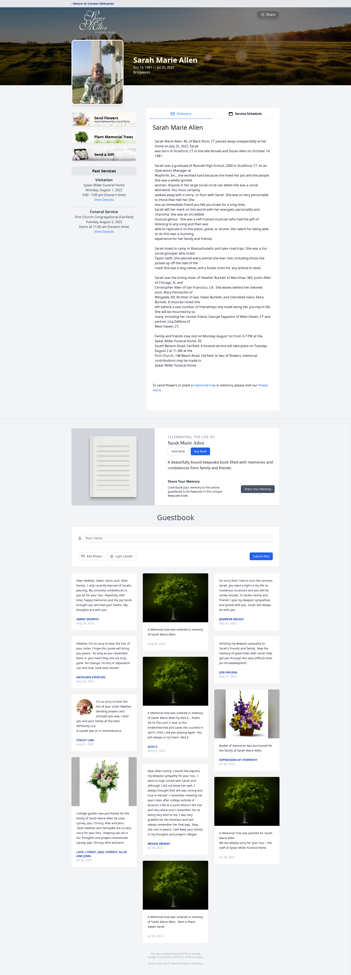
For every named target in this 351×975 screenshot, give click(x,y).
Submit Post (261, 556)
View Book (178, 451)
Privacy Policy (164, 957)
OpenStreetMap (180, 963)
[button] (104, 781)
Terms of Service (186, 957)
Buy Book (200, 451)
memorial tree (205, 385)
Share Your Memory (257, 489)
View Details (104, 199)
